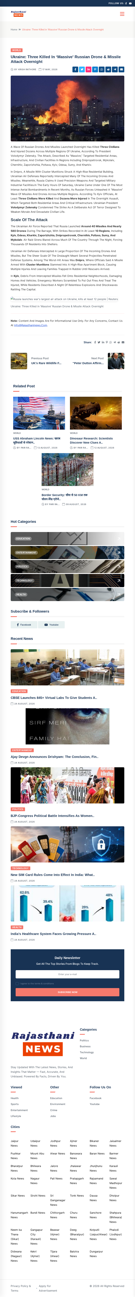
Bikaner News (94, 1143)
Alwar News (57, 1153)
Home (14, 29)
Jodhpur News (55, 1143)
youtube (53, 624)
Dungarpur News (96, 1254)
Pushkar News (16, 1156)
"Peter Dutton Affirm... (88, 363)
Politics (17, 809)
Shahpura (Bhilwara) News (115, 1217)
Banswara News (76, 1156)
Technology (20, 868)
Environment (57, 1104)
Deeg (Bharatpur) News (77, 1234)
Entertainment (22, 750)
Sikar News (18, 1195)
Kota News (17, 1178)
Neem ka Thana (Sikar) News (16, 1236)
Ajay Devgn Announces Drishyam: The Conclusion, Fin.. (54, 757)
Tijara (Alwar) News (54, 1256)
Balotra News (74, 1254)
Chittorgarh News (57, 1215)
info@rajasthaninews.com (30, 325)
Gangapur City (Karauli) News (36, 1236)
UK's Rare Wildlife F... (46, 363)
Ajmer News (73, 1143)
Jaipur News (14, 1143)
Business (85, 1046)
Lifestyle (16, 1116)
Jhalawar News (75, 1168)
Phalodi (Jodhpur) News (115, 1234)
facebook (25, 624)
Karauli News (113, 1168)
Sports (15, 1104)
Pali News (56, 1178)
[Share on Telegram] (115, 69)
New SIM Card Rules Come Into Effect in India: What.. (53, 875)
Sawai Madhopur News (115, 1183)
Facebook (95, 1098)
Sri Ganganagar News (57, 1200)
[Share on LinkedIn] (88, 69)
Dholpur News (114, 1198)
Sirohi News (37, 1195)
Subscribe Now (67, 992)
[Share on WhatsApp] (102, 69)
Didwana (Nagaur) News (16, 1256)
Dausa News (93, 1198)
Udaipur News (35, 1143)
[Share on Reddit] (108, 69)
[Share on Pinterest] (95, 69)
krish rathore (27, 69)
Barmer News (113, 1156)
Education (19, 691)
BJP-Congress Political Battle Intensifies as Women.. (52, 816)
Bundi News (37, 1212)
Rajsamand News (96, 1181)
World (16, 50)
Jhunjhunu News (96, 1168)
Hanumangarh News (19, 1215)
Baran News (97, 1153)
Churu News (73, 1215)
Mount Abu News (37, 1156)
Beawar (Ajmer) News (54, 1234)
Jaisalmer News (115, 1143)
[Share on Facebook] (75, 69)
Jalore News (54, 1168)
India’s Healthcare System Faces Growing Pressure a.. (53, 934)
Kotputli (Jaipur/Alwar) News (98, 1234)
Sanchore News (95, 1215)
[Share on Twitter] (82, 69)
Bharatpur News (17, 1168)
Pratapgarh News (77, 1181)
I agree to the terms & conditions (37, 983)
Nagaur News (35, 1181)
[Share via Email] (121, 69)
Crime (53, 1110)
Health (17, 927)
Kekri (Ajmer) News (35, 1256)
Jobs (53, 1116)
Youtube (95, 1104)
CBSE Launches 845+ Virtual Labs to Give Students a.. (54, 698)
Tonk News (77, 1195)
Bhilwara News (35, 1168)
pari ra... (26, 447)
